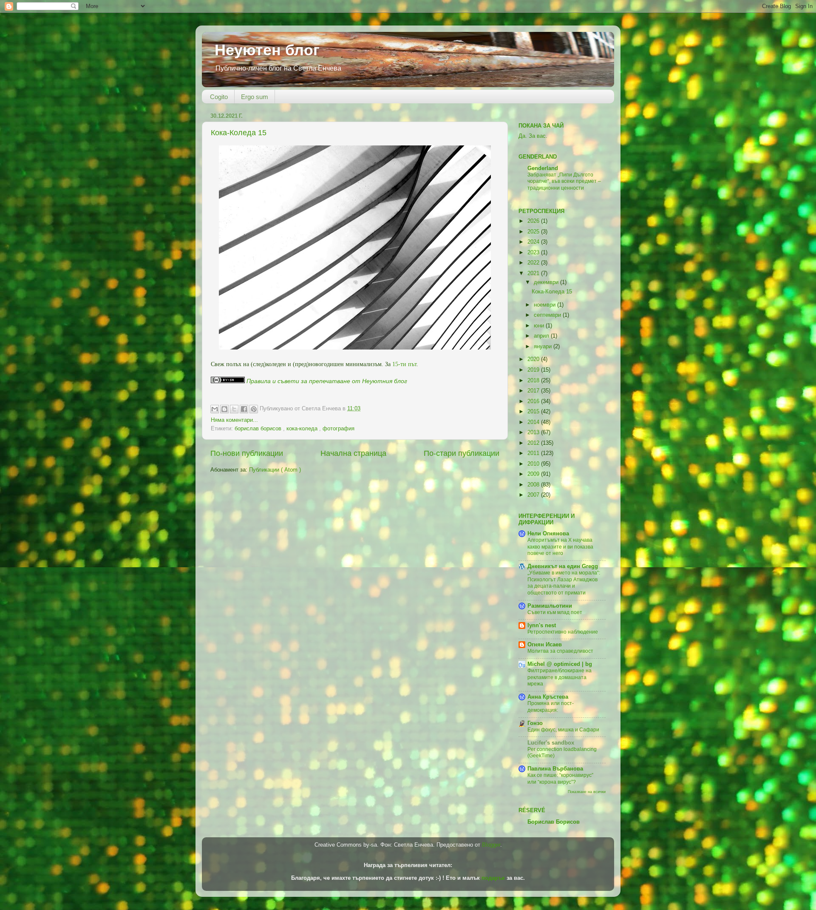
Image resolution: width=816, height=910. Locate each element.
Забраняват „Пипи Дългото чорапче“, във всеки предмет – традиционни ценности (564, 181)
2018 (534, 381)
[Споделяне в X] (234, 409)
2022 (534, 263)
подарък (493, 878)
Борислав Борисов (553, 822)
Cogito (219, 96)
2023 (534, 253)
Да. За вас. (532, 136)
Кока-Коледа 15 (238, 132)
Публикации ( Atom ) (275, 470)
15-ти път (404, 364)
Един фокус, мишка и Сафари (563, 730)
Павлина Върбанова (555, 769)
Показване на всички (587, 791)
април (542, 336)
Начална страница (353, 453)
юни (540, 326)
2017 (534, 391)
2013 (534, 432)
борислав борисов (259, 429)
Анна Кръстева (547, 697)
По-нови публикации (246, 453)
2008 (534, 485)
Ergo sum (254, 96)
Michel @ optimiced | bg (559, 664)
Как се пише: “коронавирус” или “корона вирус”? (560, 778)
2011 (534, 453)
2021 (534, 273)
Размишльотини (549, 606)
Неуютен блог (267, 50)
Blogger (491, 845)
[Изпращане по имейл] (214, 409)
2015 (534, 412)
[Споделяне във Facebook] (244, 409)
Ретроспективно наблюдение (562, 632)
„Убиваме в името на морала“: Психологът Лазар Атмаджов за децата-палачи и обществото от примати (563, 583)
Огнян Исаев (544, 645)
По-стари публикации (461, 453)
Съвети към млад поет (554, 612)
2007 (534, 495)
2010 (534, 464)
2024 (534, 242)
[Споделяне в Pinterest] (253, 409)
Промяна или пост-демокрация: (550, 706)
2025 (534, 232)
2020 (534, 359)
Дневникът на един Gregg (562, 566)
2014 (534, 422)
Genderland (542, 168)
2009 (534, 474)
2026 (534, 221)
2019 (534, 370)
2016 (534, 401)
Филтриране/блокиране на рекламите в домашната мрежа (559, 677)
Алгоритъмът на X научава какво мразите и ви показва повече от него (560, 546)
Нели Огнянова (548, 534)
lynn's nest (541, 625)
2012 (534, 443)
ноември (545, 305)
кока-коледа (302, 429)
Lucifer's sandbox (550, 743)
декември (547, 282)
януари (543, 347)
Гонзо (535, 723)
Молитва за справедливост (560, 651)
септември (548, 315)
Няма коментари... (234, 420)
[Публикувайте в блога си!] (224, 409)
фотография (338, 429)
